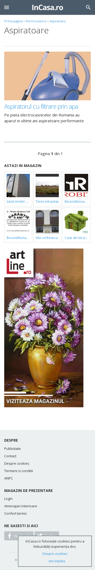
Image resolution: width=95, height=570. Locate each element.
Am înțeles (57, 561)
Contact (10, 456)
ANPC (8, 478)
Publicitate (12, 448)
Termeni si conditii (18, 470)
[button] (6, 7)
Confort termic (15, 513)
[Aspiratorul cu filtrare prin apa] (47, 76)
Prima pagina (13, 21)
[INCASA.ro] (47, 7)
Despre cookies (16, 463)
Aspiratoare (58, 21)
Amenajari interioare (20, 506)
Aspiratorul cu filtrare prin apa (41, 106)
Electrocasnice (36, 21)
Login (8, 498)
